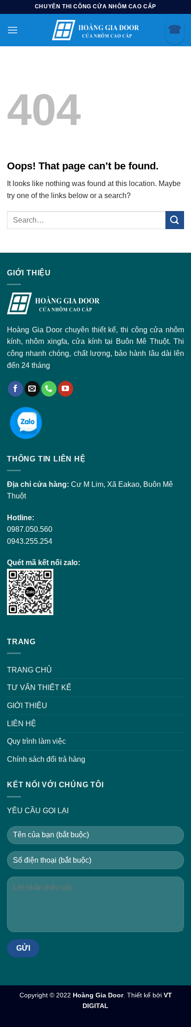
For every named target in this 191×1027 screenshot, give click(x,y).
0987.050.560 (29, 529)
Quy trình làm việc (36, 741)
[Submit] (175, 220)
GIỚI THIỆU (27, 706)
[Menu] (12, 30)
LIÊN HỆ (21, 724)
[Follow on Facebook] (15, 389)
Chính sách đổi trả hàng (46, 759)
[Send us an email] (32, 389)
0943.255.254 (29, 541)
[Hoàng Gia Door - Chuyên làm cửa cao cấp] (95, 30)
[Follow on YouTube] (65, 389)
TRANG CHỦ (29, 670)
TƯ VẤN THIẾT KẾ (39, 687)
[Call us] (49, 389)
